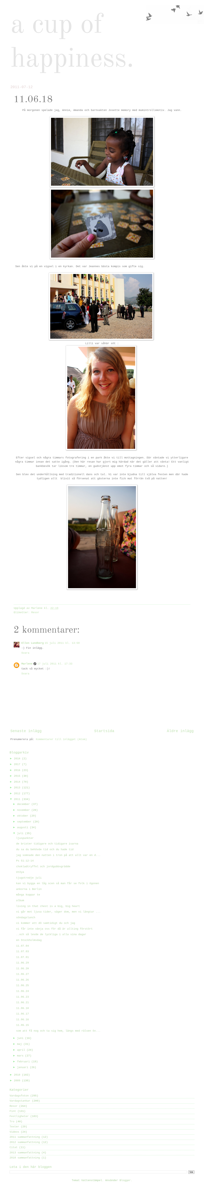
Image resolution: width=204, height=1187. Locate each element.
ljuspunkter (25, 838)
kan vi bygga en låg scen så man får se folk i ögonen (57, 883)
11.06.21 (22, 1002)
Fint (13, 1111)
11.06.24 (22, 991)
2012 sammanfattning (25, 1142)
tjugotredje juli (29, 877)
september (25, 821)
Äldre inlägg (180, 731)
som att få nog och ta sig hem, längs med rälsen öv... (58, 1030)
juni (21, 1038)
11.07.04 (22, 945)
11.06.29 (22, 962)
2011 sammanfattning (25, 1137)
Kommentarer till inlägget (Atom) (61, 739)
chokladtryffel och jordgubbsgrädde (43, 866)
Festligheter (19, 1116)
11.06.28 (22, 968)
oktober (23, 815)
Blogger (125, 1180)
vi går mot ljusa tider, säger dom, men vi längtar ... (58, 911)
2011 (18, 799)
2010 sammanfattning (25, 1157)
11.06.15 (22, 1025)
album (20, 900)
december (24, 804)
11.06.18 (22, 1008)
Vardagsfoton (19, 1095)
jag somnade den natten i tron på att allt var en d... (58, 855)
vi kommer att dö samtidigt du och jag (45, 923)
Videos (14, 1131)
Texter (14, 1126)
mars (21, 1055)
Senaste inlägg (26, 731)
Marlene (27, 663)
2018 (18, 758)
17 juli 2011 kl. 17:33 (54, 663)
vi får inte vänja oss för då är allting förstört (54, 928)
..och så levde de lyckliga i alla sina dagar (51, 934)
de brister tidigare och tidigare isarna (47, 843)
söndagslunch (25, 917)
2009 (18, 1080)
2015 (18, 776)
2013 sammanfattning (25, 1152)
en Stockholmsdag (29, 940)
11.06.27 (22, 974)
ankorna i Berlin (29, 889)
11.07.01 (22, 957)
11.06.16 (22, 1019)
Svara (25, 652)
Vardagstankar (20, 1100)
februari (24, 1061)
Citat (14, 1147)
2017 (18, 764)
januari (23, 1067)
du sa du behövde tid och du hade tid (44, 849)
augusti (23, 827)
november (24, 810)
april (22, 1050)
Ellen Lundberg (32, 643)
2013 (18, 787)
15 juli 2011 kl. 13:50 (62, 643)
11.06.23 (22, 996)
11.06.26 (22, 979)
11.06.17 (22, 1013)
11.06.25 (22, 985)
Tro (12, 1121)
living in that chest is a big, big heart (48, 906)
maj (20, 1044)
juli (21, 833)
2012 (18, 793)
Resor (35, 612)
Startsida (104, 731)
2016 (18, 770)
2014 (18, 781)
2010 (18, 1074)
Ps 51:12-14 (25, 860)
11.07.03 (22, 951)
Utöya (20, 872)
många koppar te (28, 894)
